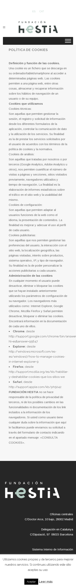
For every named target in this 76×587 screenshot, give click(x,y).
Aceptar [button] (31, 581)
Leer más (46, 581)
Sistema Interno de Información (52, 549)
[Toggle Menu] (68, 41)
